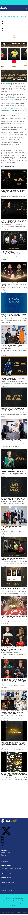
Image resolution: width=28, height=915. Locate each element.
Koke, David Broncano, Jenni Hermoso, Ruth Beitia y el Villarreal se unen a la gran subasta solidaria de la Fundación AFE (13, 744)
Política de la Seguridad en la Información (13, 898)
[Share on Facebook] (2, 24)
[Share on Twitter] (2, 21)
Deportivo (3, 857)
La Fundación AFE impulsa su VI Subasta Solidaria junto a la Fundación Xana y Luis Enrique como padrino (14, 221)
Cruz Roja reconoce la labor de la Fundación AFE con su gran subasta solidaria (12, 528)
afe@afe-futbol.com (9, 873)
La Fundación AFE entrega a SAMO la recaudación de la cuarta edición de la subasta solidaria (13, 347)
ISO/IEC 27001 (13, 905)
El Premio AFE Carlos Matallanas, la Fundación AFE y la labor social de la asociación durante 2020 (12, 712)
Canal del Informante (10, 903)
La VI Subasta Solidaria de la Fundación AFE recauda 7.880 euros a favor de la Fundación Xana (13, 191)
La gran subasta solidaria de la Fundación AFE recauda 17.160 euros (14, 617)
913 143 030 (9, 871)
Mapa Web (21, 900)
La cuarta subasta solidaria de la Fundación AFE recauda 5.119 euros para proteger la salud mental (13, 378)
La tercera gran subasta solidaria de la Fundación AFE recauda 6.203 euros (13, 470)
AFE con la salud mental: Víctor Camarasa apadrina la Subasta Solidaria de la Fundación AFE (14, 409)
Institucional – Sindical (6, 852)
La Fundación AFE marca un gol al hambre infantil (14, 589)
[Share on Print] (2, 31)
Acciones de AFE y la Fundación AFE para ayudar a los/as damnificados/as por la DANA (13, 315)
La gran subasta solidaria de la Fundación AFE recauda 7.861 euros (14, 558)
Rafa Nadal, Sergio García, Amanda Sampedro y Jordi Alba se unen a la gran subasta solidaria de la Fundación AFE (13, 681)
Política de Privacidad (13, 896)
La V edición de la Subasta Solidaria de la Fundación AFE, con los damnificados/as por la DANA (13, 284)
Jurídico (3, 854)
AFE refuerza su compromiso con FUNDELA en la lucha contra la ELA (12, 440)
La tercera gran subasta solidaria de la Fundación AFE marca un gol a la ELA (13, 499)
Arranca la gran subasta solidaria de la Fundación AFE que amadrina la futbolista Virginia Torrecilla (14, 774)
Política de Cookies (7, 900)
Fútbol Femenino (5, 861)
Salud (2, 858)
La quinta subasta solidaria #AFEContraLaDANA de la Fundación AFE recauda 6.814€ (12, 253)
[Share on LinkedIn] (2, 28)
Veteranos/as (4, 863)
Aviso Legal (18, 903)
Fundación (3, 860)
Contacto (15, 900)
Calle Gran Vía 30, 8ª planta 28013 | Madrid (11, 868)
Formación (3, 855)
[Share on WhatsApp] (2, 26)
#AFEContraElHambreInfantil (12, 108)
